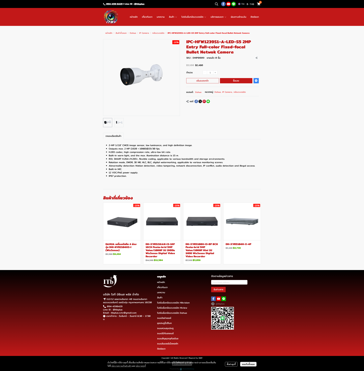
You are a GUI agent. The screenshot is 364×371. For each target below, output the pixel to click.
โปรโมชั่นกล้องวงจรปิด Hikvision (173, 302)
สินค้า (159, 297)
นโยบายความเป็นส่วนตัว (121, 366)
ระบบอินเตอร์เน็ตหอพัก (167, 343)
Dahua (133, 33)
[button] (216, 4)
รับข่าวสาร (218, 289)
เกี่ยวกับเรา (162, 287)
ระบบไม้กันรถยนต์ (165, 333)
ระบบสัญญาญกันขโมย (167, 338)
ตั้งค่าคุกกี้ (231, 364)
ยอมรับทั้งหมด (248, 364)
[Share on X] (200, 101)
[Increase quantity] (215, 73)
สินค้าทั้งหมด (121, 33)
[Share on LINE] (208, 101)
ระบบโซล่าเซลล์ (164, 318)
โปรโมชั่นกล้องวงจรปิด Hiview (172, 308)
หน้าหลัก (108, 33)
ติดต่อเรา (161, 349)
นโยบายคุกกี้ (141, 366)
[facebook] (223, 4)
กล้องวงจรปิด (158, 33)
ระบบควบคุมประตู (165, 328)
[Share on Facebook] (196, 101)
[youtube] (228, 4)
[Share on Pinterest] (204, 101)
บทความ (161, 292)
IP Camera (144, 33)
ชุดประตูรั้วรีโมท (164, 323)
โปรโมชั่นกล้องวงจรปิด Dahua (172, 313)
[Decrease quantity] (205, 73)
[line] (233, 4)
